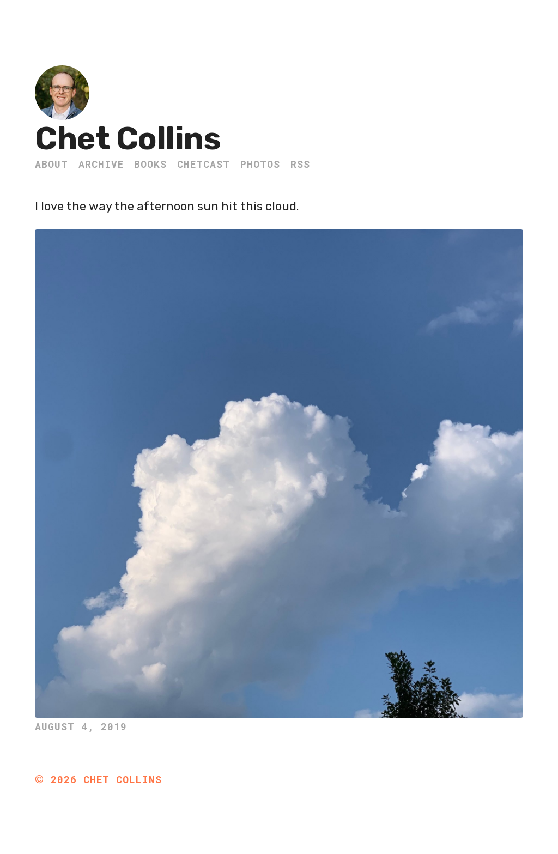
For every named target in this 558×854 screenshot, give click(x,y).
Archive (101, 164)
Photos (260, 164)
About (51, 164)
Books (150, 164)
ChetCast (203, 164)
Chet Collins (128, 139)
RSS (300, 164)
